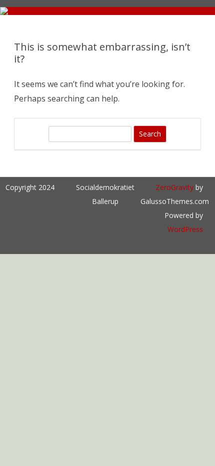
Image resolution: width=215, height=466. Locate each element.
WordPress (185, 229)
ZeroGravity (175, 187)
